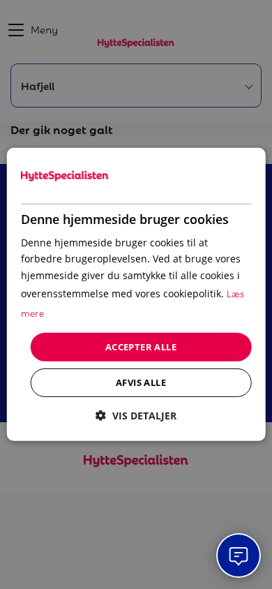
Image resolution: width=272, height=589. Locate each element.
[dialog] (136, 294)
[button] (136, 416)
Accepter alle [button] (140, 347)
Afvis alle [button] (141, 382)
